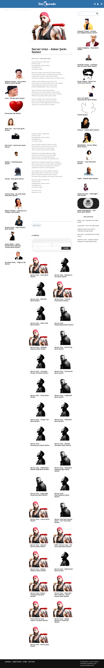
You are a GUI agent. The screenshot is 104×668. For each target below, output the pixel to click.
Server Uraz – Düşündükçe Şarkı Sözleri (64, 324)
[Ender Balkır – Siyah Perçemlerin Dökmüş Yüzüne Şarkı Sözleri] (16, 237)
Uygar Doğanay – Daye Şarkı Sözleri (88, 48)
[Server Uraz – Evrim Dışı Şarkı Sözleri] (64, 337)
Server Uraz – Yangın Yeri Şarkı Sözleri (39, 420)
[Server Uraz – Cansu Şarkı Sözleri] (40, 509)
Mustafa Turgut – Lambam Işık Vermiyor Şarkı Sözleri (87, 65)
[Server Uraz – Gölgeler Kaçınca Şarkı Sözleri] (40, 337)
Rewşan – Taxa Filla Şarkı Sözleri (86, 162)
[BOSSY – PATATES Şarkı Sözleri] (16, 155)
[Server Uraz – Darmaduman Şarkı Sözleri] (64, 484)
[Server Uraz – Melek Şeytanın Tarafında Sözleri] (64, 609)
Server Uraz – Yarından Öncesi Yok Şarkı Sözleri (39, 372)
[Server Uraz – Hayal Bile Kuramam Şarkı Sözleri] (40, 484)
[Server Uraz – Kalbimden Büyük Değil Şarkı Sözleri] (40, 458)
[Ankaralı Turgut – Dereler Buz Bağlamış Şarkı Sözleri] (88, 24)
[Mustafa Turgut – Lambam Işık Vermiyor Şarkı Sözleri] (88, 57)
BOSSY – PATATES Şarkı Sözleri (13, 163)
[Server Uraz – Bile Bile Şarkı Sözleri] (40, 289)
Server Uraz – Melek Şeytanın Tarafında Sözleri (62, 620)
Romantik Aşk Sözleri (13, 113)
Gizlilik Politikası (17, 662)
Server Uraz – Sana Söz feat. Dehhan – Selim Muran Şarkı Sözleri (63, 594)
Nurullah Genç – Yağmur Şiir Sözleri (15, 263)
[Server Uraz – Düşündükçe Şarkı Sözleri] (64, 313)
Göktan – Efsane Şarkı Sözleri (88, 130)
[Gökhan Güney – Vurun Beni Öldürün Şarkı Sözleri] (16, 74)
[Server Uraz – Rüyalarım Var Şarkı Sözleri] (64, 265)
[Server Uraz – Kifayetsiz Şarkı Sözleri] (64, 410)
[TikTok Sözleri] (88, 107)
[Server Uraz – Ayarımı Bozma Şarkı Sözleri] (40, 535)
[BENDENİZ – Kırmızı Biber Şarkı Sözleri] (88, 138)
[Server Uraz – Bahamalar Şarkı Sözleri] (64, 559)
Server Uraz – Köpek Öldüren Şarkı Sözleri (38, 570)
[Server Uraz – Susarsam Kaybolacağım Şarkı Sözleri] (64, 458)
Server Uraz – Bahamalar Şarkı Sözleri (64, 570)
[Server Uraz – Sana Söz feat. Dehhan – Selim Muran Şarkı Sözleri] (64, 583)
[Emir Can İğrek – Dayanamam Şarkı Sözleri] (88, 91)
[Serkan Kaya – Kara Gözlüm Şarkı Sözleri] (16, 220)
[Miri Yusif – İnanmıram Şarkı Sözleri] (16, 138)
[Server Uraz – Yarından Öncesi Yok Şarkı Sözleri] (40, 361)
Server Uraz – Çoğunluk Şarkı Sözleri (63, 396)
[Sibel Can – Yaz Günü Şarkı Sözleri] (16, 121)
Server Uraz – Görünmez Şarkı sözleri (64, 372)
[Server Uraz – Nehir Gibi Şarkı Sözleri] (40, 313)
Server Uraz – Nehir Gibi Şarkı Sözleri (39, 324)
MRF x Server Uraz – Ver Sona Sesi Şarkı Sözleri (63, 545)
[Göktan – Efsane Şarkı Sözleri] (88, 123)
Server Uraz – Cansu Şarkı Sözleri (39, 520)
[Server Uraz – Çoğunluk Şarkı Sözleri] (64, 386)
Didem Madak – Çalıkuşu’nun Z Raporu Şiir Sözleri (15, 211)
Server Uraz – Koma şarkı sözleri (39, 645)
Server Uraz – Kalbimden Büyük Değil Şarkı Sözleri (39, 468)
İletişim (25, 662)
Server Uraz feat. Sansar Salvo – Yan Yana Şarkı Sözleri (63, 520)
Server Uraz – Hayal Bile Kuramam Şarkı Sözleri (39, 494)
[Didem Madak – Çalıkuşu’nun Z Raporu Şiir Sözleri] (16, 203)
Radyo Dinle (31, 662)
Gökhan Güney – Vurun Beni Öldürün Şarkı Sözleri (15, 82)
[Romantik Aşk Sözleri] (16, 106)
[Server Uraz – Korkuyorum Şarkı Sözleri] (40, 434)
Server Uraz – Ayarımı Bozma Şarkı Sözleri (38, 545)
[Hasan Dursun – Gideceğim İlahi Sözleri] (88, 186)
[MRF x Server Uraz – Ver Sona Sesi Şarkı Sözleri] (64, 535)
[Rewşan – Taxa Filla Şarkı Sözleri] (88, 154)
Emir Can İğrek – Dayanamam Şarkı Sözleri (87, 99)
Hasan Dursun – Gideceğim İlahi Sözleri (87, 194)
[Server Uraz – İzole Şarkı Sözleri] (40, 265)
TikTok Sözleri (82, 115)
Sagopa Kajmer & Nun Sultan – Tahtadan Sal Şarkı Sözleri (86, 230)
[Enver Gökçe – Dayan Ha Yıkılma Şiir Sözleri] (88, 74)
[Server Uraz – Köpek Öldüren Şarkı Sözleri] (40, 559)
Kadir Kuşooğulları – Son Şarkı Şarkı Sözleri (86, 211)
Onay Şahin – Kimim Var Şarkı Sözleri (88, 225)
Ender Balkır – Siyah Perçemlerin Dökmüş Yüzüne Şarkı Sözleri (13, 245)
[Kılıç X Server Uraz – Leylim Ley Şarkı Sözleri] (40, 609)
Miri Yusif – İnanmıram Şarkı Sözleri (15, 146)
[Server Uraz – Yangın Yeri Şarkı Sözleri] (40, 410)
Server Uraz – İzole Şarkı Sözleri (39, 276)
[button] (95, 4)
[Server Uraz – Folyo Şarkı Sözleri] (40, 386)
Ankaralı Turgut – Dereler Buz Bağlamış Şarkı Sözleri (87, 32)
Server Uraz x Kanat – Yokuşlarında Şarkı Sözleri (38, 594)
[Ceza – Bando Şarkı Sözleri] (16, 91)
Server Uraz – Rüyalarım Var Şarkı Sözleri (63, 276)
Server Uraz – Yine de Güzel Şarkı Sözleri (62, 300)
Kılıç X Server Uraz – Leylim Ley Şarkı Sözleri (39, 619)
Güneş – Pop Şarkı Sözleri (14, 179)
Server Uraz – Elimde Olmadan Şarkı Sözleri (63, 444)
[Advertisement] (52, 119)
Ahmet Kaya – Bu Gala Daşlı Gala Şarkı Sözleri (15, 194)
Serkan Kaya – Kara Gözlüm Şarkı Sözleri (15, 228)
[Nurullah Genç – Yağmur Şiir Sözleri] (16, 255)
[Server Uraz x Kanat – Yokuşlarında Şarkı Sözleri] (40, 583)
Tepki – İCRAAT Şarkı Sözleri (87, 178)
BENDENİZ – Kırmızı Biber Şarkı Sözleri (87, 146)
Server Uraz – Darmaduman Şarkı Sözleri (62, 495)
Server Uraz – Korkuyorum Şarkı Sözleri (39, 444)
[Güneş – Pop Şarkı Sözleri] (16, 171)
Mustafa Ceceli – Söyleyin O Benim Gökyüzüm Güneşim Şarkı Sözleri (87, 240)
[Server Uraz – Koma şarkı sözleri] (40, 635)
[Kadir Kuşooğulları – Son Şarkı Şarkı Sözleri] (88, 203)
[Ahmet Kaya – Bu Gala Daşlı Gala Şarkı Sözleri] (16, 187)
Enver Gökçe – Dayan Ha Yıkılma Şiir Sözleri (86, 82)
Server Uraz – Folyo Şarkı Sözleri (39, 396)
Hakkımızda (8, 662)
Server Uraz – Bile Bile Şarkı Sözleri (38, 300)
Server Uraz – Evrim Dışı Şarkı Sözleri (63, 348)
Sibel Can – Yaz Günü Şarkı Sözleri (15, 129)
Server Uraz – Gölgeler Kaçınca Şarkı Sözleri (38, 348)
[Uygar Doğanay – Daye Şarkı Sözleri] (88, 41)
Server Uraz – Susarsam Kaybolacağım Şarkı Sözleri (63, 469)
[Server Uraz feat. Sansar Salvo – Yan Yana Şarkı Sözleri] (64, 509)
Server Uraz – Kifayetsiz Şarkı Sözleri (63, 420)
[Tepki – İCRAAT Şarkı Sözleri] (88, 171)
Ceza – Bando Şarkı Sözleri (15, 98)
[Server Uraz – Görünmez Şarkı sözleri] (64, 361)
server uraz (36, 225)
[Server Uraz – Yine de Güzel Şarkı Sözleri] (64, 289)
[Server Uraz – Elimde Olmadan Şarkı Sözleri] (64, 434)
